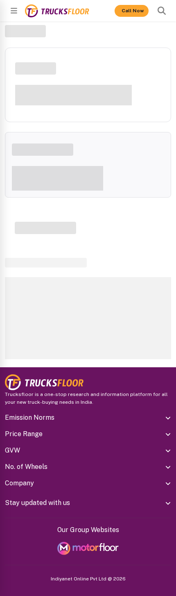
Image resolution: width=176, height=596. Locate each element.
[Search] (161, 10)
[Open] (14, 11)
